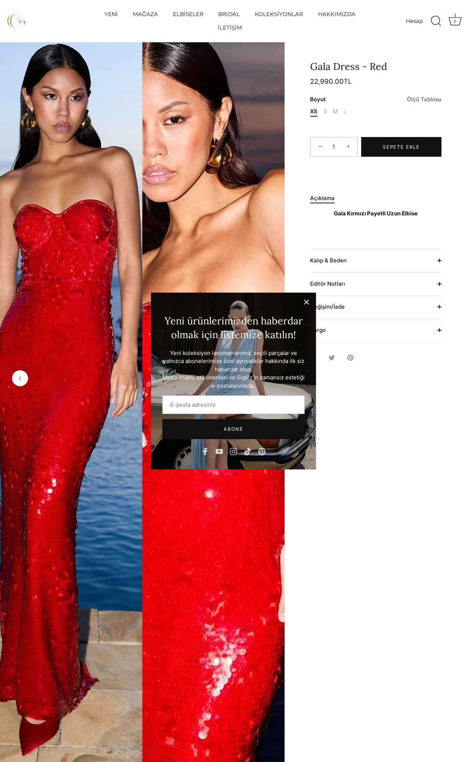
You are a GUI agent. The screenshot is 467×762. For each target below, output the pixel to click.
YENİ (111, 14)
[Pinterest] (262, 451)
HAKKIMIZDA (336, 14)
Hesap (414, 20)
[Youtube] (219, 451)
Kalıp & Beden (328, 260)
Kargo (318, 330)
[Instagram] (233, 451)
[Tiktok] (247, 451)
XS (313, 111)
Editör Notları (327, 283)
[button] (20, 378)
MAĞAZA (145, 14)
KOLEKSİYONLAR (279, 14)
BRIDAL (229, 14)
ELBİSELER (188, 14)
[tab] (326, 198)
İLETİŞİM (230, 27)
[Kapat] (306, 302)
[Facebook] (205, 451)
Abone (233, 429)
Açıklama (322, 198)
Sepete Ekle (401, 147)
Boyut (375, 99)
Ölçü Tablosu (424, 99)
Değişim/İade (327, 306)
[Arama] (436, 21)
